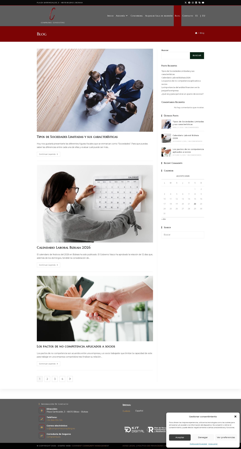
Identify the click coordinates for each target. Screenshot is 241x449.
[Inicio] (196, 33)
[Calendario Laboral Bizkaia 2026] (166, 138)
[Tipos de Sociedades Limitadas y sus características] (166, 124)
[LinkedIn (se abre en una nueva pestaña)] (196, 2)
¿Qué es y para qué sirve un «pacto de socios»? (182, 94)
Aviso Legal (212, 444)
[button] (235, 416)
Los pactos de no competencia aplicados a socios (76, 346)
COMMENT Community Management (90, 446)
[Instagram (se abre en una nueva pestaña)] (192, 2)
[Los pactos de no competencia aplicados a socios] (166, 152)
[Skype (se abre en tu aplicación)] (199, 2)
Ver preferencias (226, 437)
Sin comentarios (192, 127)
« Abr (164, 219)
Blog (202, 33)
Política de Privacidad (198, 444)
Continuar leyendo (49, 155)
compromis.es (53, 437)
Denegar (203, 437)
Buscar (165, 50)
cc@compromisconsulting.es (61, 428)
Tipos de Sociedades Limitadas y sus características (77, 137)
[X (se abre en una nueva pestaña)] (185, 2)
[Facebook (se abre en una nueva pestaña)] (189, 2)
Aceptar (179, 437)
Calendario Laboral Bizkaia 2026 (64, 247)
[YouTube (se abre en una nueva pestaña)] (202, 2)
